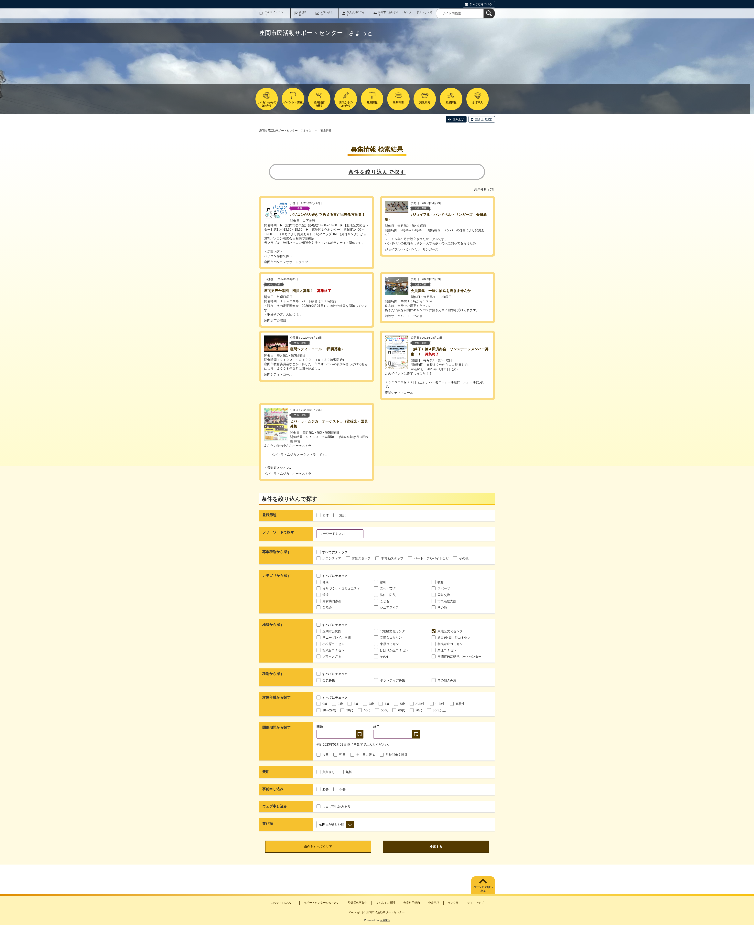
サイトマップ (475, 902)
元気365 (385, 920)
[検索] (489, 13)
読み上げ (458, 119)
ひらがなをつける (481, 4)
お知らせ (266, 104)
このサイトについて (275, 13)
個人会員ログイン (356, 13)
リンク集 (453, 902)
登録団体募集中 (357, 902)
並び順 (267, 823)
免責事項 (433, 902)
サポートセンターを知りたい (321, 902)
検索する (436, 846)
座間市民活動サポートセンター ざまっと (285, 130)
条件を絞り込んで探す (377, 172)
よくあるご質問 (385, 902)
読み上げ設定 (483, 119)
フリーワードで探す (278, 532)
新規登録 (303, 13)
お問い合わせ (326, 13)
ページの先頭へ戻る (483, 888)
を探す (319, 104)
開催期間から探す (276, 727)
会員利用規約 (411, 902)
